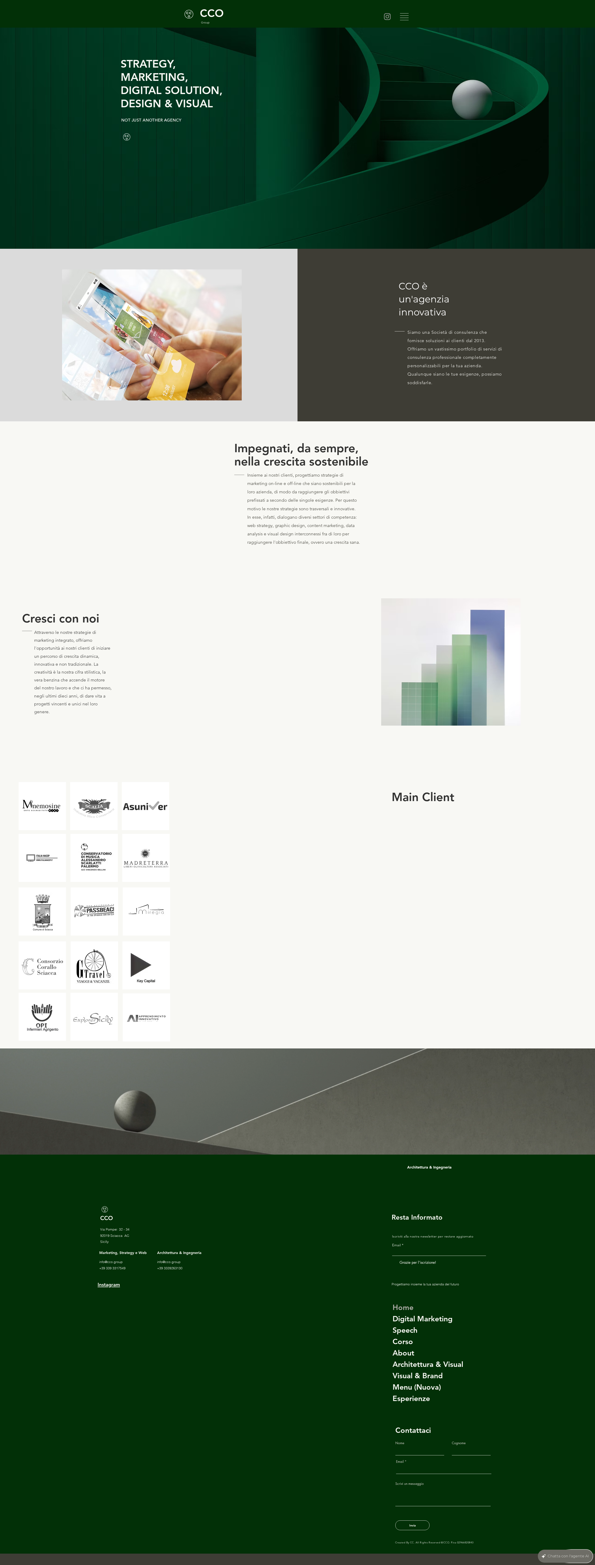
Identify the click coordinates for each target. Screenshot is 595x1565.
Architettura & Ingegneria (429, 1167)
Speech (405, 1330)
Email (396, 1245)
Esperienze (411, 1398)
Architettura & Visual (428, 1364)
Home (403, 1307)
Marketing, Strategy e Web (123, 1253)
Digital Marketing (423, 1318)
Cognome (459, 1443)
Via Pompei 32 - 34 (114, 1229)
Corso (403, 1341)
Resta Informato (417, 1217)
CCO (106, 1218)
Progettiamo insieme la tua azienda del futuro (425, 1284)
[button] (404, 16)
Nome (399, 1443)
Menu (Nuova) (417, 1386)
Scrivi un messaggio (409, 1483)
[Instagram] (387, 16)
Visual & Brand (418, 1375)
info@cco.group (111, 1262)
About (403, 1352)
